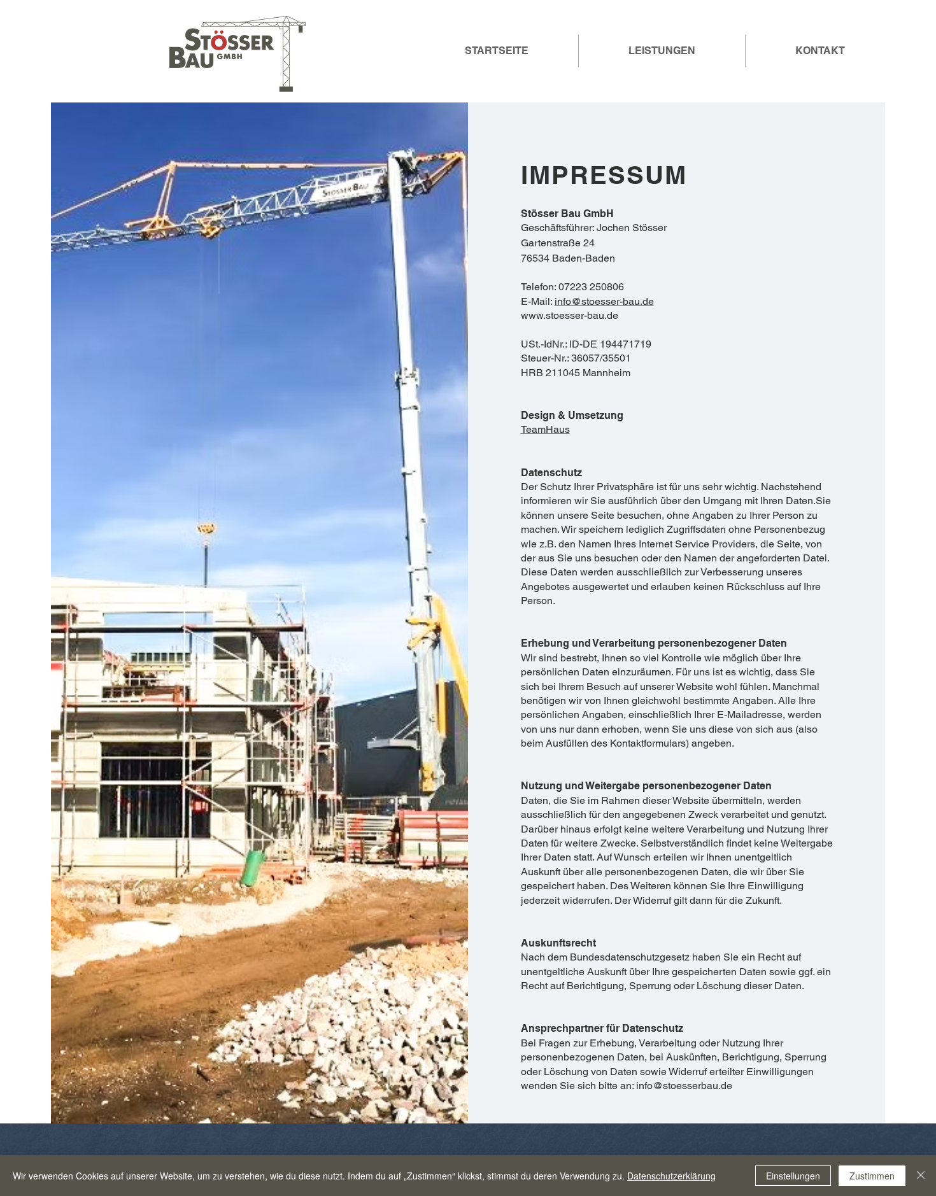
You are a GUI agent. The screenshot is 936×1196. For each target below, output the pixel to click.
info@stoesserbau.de (684, 1086)
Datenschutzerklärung (671, 1175)
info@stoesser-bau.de (604, 301)
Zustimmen (872, 1175)
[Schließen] (920, 1175)
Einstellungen (793, 1175)
